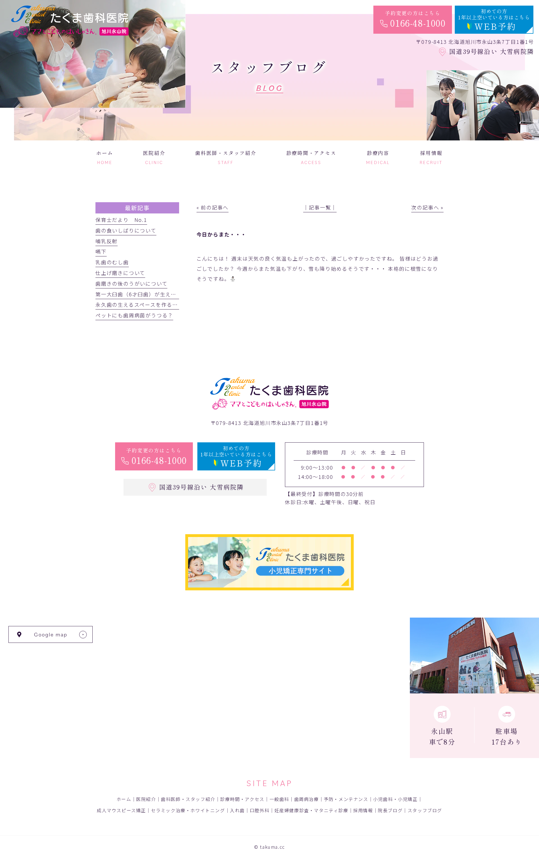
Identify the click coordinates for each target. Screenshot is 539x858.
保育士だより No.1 (121, 219)
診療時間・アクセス (242, 799)
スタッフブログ (425, 810)
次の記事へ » (427, 207)
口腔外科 (260, 810)
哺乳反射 (106, 241)
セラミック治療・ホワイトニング (188, 810)
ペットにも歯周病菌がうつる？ (134, 315)
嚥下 (101, 251)
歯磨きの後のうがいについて (131, 283)
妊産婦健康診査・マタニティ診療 (311, 810)
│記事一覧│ (320, 207)
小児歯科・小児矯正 (395, 799)
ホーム (124, 799)
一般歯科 (279, 799)
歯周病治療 (306, 799)
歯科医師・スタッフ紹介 (188, 799)
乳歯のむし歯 (112, 262)
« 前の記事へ (213, 207)
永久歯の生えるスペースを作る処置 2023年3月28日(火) (167, 304)
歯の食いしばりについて (125, 230)
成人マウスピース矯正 (121, 810)
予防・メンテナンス (346, 799)
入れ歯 (237, 810)
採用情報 (363, 810)
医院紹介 (146, 799)
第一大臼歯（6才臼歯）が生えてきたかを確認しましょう (166, 294)
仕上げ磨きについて (120, 272)
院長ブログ (390, 810)
